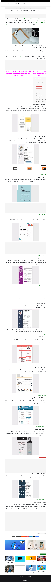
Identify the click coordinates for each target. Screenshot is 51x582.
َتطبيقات (29, 8)
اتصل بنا (3, 3)
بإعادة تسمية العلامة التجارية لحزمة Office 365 (31, 18)
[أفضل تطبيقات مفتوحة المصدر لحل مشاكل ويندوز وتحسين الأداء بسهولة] (41, 567)
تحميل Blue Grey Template (42, 174)
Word (44, 533)
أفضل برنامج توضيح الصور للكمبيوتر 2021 (9, 572)
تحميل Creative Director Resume (41, 499)
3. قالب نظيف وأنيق (39, 84)
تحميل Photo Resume (42, 285)
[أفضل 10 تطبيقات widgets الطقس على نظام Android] (31, 568)
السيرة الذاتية (40, 533)
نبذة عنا (12, 3)
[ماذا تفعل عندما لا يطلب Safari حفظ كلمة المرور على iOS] (20, 567)
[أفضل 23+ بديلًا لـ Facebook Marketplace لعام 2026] (15, 168)
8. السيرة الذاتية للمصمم (39, 93)
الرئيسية (34, 8)
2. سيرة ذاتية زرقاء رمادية (39, 82)
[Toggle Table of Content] (45, 78)
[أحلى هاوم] (45, 3)
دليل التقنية (31, 8)
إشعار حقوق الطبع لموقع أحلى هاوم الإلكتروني (20, 3)
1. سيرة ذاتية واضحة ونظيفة (40, 80)
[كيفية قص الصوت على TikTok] (20, 559)
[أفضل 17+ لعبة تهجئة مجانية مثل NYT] (44, 168)
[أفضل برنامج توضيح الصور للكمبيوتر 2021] (9, 568)
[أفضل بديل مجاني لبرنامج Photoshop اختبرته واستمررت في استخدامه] (9, 558)
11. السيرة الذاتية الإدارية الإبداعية (41, 99)
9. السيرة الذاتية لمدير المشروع (40, 95)
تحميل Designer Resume (42, 395)
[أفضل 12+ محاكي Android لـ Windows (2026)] (29, 168)
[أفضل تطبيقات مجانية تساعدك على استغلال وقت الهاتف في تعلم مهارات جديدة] (41, 558)
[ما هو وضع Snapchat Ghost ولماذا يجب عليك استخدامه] (31, 558)
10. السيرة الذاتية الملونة (39, 97)
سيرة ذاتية (21, 56)
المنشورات (7, 24)
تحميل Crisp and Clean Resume (41, 133)
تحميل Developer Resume (42, 334)
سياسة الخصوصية (7, 3)
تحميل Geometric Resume (42, 255)
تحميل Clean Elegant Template (41, 214)
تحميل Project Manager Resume (41, 426)
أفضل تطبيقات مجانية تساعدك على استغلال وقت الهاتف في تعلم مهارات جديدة (42, 563)
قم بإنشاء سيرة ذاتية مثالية (40, 101)
